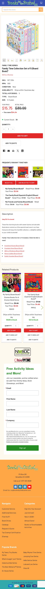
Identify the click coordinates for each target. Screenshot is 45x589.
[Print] (13, 151)
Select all (9, 183)
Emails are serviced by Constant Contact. (17, 442)
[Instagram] (20, 487)
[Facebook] (4, 151)
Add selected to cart (27, 183)
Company (10, 420)
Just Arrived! (29, 513)
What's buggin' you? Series (11, 559)
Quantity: (6, 124)
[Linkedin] (22, 151)
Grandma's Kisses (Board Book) (14, 246)
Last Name (10, 410)
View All (26, 568)
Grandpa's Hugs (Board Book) (13, 248)
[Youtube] (29, 487)
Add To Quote (11, 143)
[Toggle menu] (3, 3)
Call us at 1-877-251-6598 (22, 481)
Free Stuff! (6, 517)
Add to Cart (11, 330)
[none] (22, 36)
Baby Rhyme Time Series (32, 552)
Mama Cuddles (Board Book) (13, 253)
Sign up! (22, 448)
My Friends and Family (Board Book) (19, 202)
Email (8, 388)
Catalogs (5, 525)
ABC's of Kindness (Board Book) (14, 251)
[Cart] (41, 3)
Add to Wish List (11, 335)
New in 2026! (29, 517)
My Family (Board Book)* (14, 189)
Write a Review (7, 75)
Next (42, 307)
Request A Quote (8, 528)
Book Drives (6, 521)
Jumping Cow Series (30, 556)
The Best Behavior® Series (11, 567)
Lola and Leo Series (30, 564)
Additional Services (9, 513)
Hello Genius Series (30, 560)
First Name (10, 399)
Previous (3, 307)
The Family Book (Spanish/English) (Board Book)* (33, 296)
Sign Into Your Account (32, 509)
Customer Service (8, 509)
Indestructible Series (9, 563)
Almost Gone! (29, 521)
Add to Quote (11, 340)
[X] (18, 151)
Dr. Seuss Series (8, 571)
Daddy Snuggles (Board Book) (13, 256)
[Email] (9, 151)
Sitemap (5, 536)
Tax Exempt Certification (11, 532)
